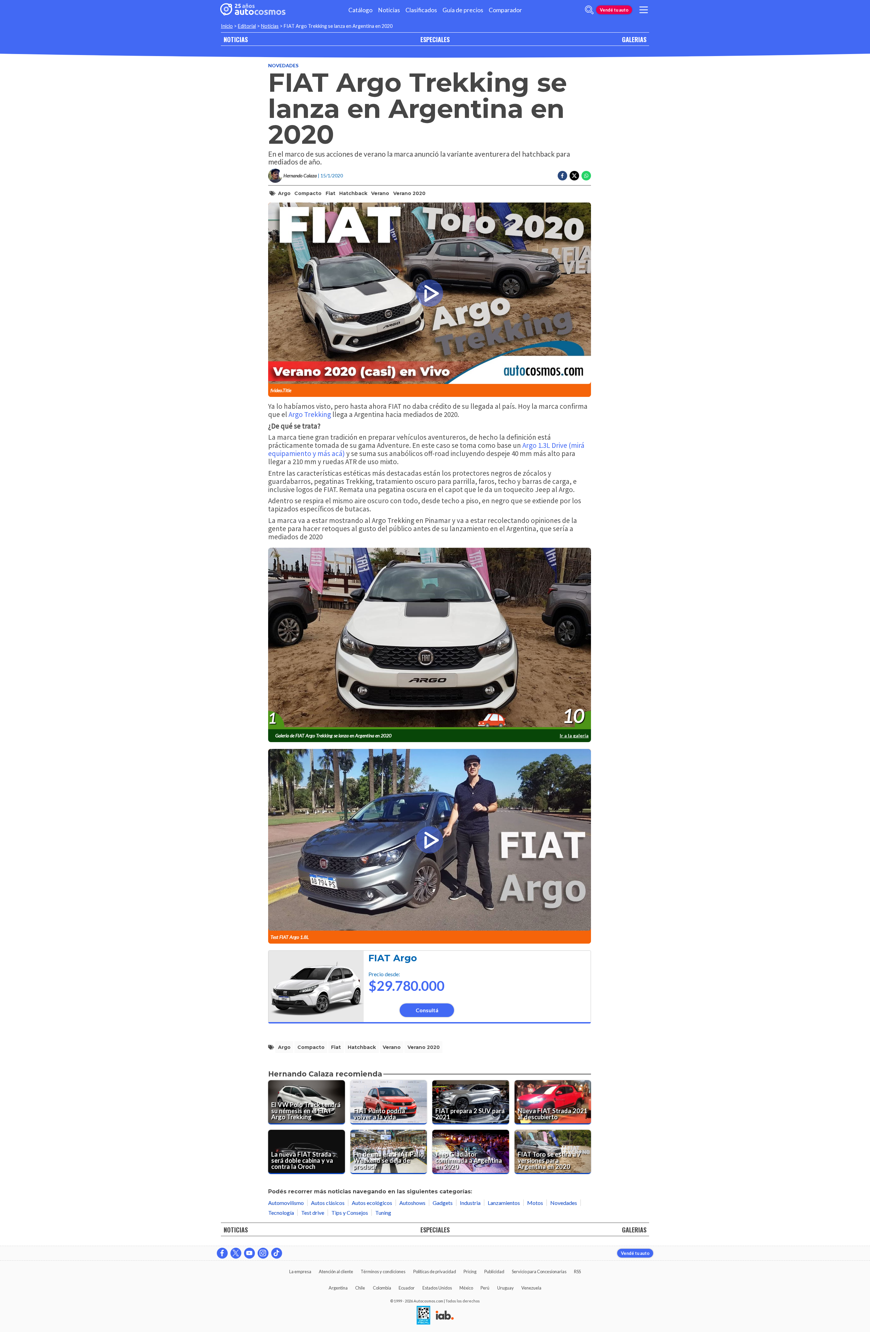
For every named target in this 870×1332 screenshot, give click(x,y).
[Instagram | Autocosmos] (263, 1253)
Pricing (470, 1271)
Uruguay (505, 1288)
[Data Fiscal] (423, 1316)
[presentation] (429, 639)
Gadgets (443, 1202)
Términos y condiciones (383, 1271)
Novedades (283, 65)
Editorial (247, 26)
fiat (330, 193)
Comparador (505, 10)
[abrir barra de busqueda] (589, 10)
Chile (360, 1288)
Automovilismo (286, 1202)
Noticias (389, 10)
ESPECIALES (435, 39)
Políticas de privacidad (434, 1271)
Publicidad (494, 1271)
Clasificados (421, 10)
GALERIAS (634, 39)
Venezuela (531, 1288)
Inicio (227, 26)
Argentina (338, 1288)
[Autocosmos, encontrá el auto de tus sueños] (253, 10)
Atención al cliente (336, 1271)
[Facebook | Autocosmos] (222, 1253)
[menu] (644, 10)
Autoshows (412, 1202)
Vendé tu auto (614, 10)
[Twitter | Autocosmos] (235, 1253)
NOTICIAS (236, 39)
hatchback (353, 193)
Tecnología (281, 1212)
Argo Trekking (310, 414)
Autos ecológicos (372, 1202)
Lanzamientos (504, 1202)
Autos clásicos (328, 1202)
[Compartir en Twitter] (574, 175)
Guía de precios (462, 10)
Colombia (382, 1288)
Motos (535, 1202)
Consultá (427, 1010)
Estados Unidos (437, 1288)
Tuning (383, 1212)
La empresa (300, 1271)
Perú (485, 1288)
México (466, 1288)
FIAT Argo (392, 958)
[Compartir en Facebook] (562, 175)
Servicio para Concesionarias (539, 1271)
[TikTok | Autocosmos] (276, 1253)
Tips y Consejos (349, 1212)
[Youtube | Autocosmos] (249, 1253)
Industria (470, 1202)
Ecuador (407, 1288)
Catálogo (360, 10)
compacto (307, 193)
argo (284, 193)
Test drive (312, 1212)
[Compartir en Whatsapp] (586, 175)
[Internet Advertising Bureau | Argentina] (445, 1316)
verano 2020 (409, 193)
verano (380, 193)
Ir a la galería (574, 735)
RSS (577, 1271)
